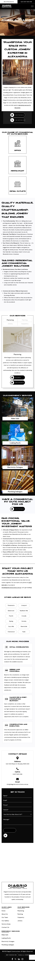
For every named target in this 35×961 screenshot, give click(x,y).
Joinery (20, 921)
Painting (20, 914)
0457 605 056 (17, 774)
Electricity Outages (8, 941)
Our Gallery (5, 921)
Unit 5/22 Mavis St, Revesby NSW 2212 (17, 764)
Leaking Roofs (6, 938)
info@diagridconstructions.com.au (11, 587)
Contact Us (5, 927)
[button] (32, 6)
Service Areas (6, 924)
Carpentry (21, 917)
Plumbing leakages (8, 945)
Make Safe (5, 935)
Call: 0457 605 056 (26, 1)
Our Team (5, 917)
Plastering (21, 911)
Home (3, 911)
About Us (5, 914)
